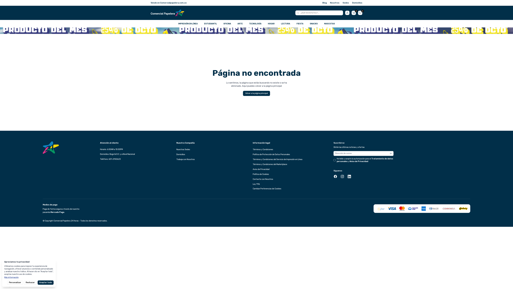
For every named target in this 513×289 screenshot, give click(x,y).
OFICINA (227, 24)
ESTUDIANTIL (210, 24)
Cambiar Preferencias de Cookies (267, 189)
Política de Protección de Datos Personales (271, 154)
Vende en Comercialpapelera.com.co (169, 3)
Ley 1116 (256, 184)
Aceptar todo (45, 282)
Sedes (346, 3)
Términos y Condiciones (263, 149)
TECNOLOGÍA (255, 24)
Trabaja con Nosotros (185, 159)
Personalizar (15, 282)
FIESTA (300, 24)
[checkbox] (335, 160)
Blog (324, 3)
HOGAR (271, 24)
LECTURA (285, 24)
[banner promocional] (256, 30)
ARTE (240, 24)
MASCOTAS (329, 24)
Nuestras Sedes (183, 149)
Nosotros (334, 3)
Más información (11, 277)
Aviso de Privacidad (261, 169)
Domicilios (357, 3)
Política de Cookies (261, 174)
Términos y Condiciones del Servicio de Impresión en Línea (277, 159)
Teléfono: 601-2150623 (110, 159)
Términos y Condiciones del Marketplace (270, 164)
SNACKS (314, 24)
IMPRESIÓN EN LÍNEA (188, 24)
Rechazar (30, 282)
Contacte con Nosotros (263, 179)
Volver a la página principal (256, 93)
